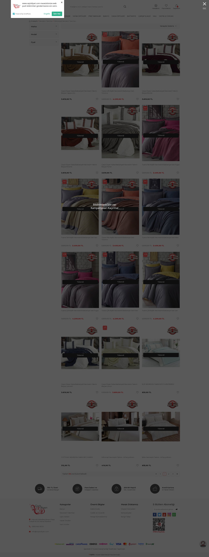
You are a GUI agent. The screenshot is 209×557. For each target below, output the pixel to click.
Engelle (47, 13)
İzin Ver (56, 13)
